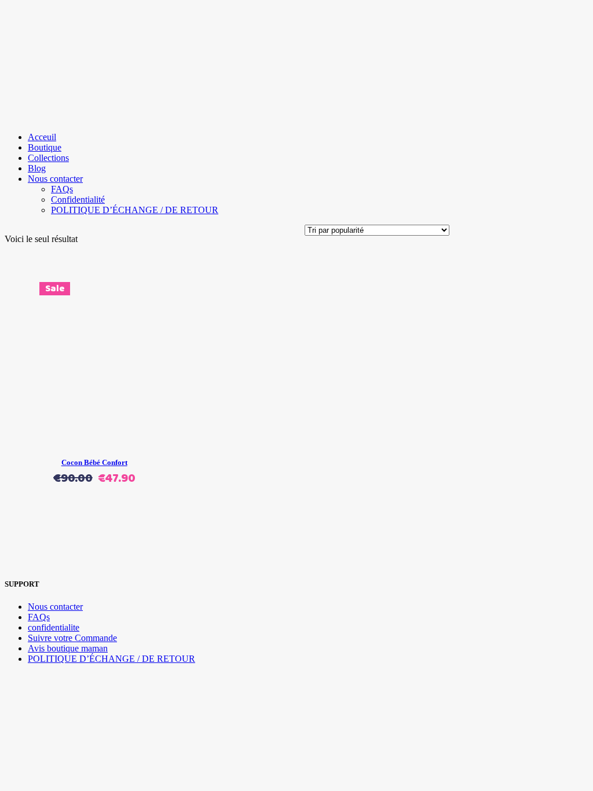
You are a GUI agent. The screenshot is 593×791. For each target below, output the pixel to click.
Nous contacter (55, 606)
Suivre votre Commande (72, 638)
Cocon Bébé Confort (94, 462)
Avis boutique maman (68, 648)
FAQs (39, 617)
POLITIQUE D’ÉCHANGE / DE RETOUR (111, 659)
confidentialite (53, 627)
